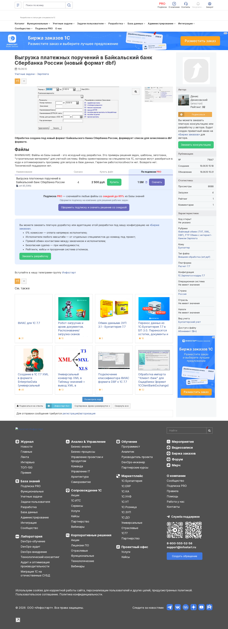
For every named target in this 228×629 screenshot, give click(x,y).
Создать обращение (184, 556)
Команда (77, 466)
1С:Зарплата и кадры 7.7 (191, 275)
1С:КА (125, 491)
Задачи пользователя (35, 501)
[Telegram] (170, 607)
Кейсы (75, 516)
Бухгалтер (184, 247)
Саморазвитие (81, 482)
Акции (75, 495)
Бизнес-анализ (81, 446)
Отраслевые (79, 550)
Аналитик (127, 451)
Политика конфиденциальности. (81, 594)
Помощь (172, 496)
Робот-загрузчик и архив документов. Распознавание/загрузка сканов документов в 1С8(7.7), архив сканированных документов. (73, 334)
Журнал (27, 442)
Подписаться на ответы (31, 406)
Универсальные (131, 522)
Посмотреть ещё (92, 399)
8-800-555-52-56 (179, 543)
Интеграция (29, 522)
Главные (26, 451)
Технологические (82, 561)
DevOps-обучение (33, 541)
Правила (172, 491)
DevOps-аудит (30, 546)
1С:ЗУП (126, 512)
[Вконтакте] (177, 607)
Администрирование (35, 517)
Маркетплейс (132, 476)
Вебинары (78, 526)
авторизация (87, 413)
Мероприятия (183, 442)
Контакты (173, 506)
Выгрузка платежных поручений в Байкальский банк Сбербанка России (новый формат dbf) (83, 60)
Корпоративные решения (91, 535)
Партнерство (80, 521)
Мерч (176, 465)
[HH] (185, 607)
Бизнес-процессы (83, 451)
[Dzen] (193, 607)
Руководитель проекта (137, 457)
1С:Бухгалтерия (131, 480)
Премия (26, 472)
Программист (130, 446)
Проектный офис (134, 547)
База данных (29, 512)
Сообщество (29, 528)
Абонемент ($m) (187, 331)
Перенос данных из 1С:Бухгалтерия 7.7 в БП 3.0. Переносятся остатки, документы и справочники (153, 330)
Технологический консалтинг (40, 557)
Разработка (29, 507)
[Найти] (209, 430)
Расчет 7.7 (184, 266)
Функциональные (32, 491)
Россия (182, 293)
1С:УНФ (126, 496)
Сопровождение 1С (86, 490)
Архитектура (80, 476)
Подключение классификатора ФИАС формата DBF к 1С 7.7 (113, 378)
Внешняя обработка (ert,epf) (194, 256)
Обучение (129, 442)
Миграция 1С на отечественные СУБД (35, 573)
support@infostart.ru (181, 547)
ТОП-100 (26, 467)
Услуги (75, 511)
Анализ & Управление (88, 442)
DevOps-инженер (133, 462)
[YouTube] (201, 607)
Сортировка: (92, 406)
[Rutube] (209, 607)
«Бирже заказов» (189, 134)
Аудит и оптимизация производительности (35, 564)
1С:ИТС (76, 500)
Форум (177, 459)
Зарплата (192, 238)
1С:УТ (125, 501)
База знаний (30, 481)
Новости (26, 446)
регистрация (70, 413)
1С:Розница (129, 507)
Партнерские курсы (134, 467)
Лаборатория (31, 536)
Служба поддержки (185, 516)
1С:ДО (125, 517)
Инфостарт (69, 272)
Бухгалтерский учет (189, 321)
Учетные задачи (31, 496)
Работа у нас (175, 501)
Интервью (28, 462)
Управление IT (80, 471)
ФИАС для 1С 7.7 (29, 323)
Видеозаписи (182, 447)
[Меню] (18, 5)
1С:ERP (126, 486)
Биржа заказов (184, 453)
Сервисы (77, 505)
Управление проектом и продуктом (87, 459)
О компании (176, 476)
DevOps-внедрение (34, 551)
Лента (25, 457)
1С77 (124, 533)
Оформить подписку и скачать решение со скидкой (94, 207)
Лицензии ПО (80, 545)
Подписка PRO (31, 486)
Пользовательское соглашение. (37, 594)
